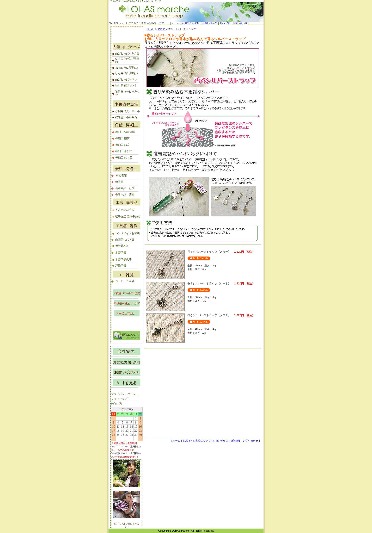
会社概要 (236, 440)
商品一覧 (225, 23)
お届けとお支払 (191, 23)
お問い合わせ (239, 23)
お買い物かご (209, 23)
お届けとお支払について (196, 440)
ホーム (175, 23)
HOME (150, 29)
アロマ (161, 29)
